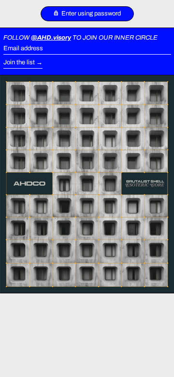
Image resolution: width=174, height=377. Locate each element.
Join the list (19, 62)
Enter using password (90, 13)
